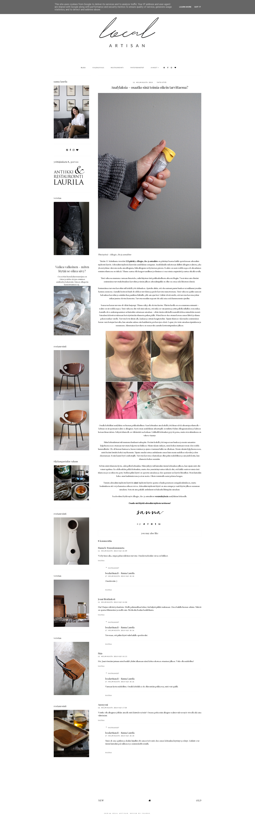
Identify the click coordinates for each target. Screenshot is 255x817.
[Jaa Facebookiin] (148, 524)
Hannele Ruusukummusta (111, 547)
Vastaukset (113, 568)
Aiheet (154, 68)
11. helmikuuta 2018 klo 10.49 (112, 551)
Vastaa (101, 561)
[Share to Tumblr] (155, 524)
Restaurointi (117, 68)
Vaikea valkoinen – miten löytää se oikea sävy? (72, 269)
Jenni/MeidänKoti (106, 599)
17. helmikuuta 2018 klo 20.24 (119, 576)
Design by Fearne (140, 813)
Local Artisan (120, 813)
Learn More (185, 7)
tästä (136, 482)
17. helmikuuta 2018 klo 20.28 (119, 736)
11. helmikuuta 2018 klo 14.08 (112, 602)
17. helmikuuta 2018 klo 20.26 (119, 630)
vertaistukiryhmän (162, 496)
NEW (101, 800)
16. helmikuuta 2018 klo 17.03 (112, 708)
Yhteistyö (161, 82)
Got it (197, 7)
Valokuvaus (98, 68)
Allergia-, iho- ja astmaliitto (147, 261)
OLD (198, 800)
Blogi (83, 68)
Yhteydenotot (137, 68)
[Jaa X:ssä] (144, 524)
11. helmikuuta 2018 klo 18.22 (112, 656)
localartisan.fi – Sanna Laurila (119, 573)
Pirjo (100, 653)
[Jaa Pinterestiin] (152, 524)
